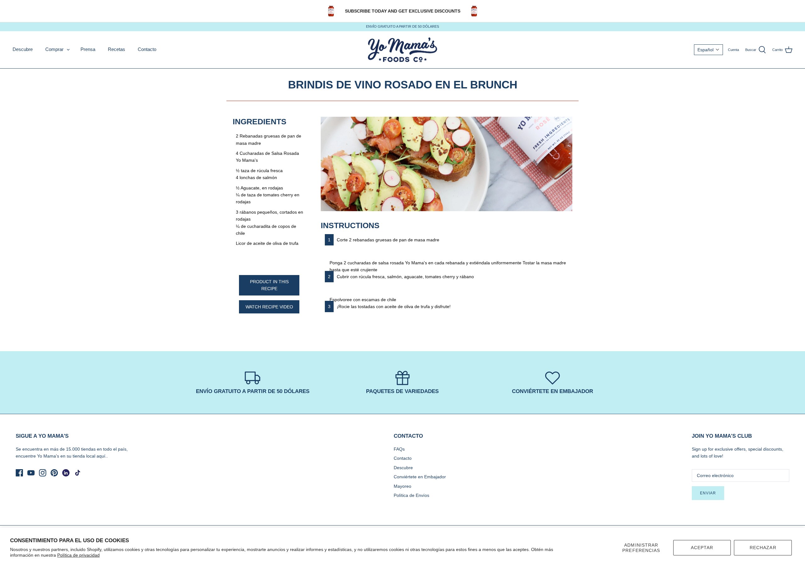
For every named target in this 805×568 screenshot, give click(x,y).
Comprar (54, 49)
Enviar (708, 493)
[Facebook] (19, 472)
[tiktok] (77, 472)
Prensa (87, 49)
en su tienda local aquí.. (84, 455)
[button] (708, 50)
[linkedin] (65, 472)
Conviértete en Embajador (420, 476)
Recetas (116, 49)
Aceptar (702, 547)
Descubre (23, 49)
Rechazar (763, 547)
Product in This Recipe (269, 285)
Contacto (147, 49)
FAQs (399, 449)
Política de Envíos (411, 495)
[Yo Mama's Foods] (402, 49)
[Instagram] (42, 472)
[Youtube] (31, 472)
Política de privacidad (78, 555)
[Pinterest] (54, 472)
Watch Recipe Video (269, 306)
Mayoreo (402, 486)
